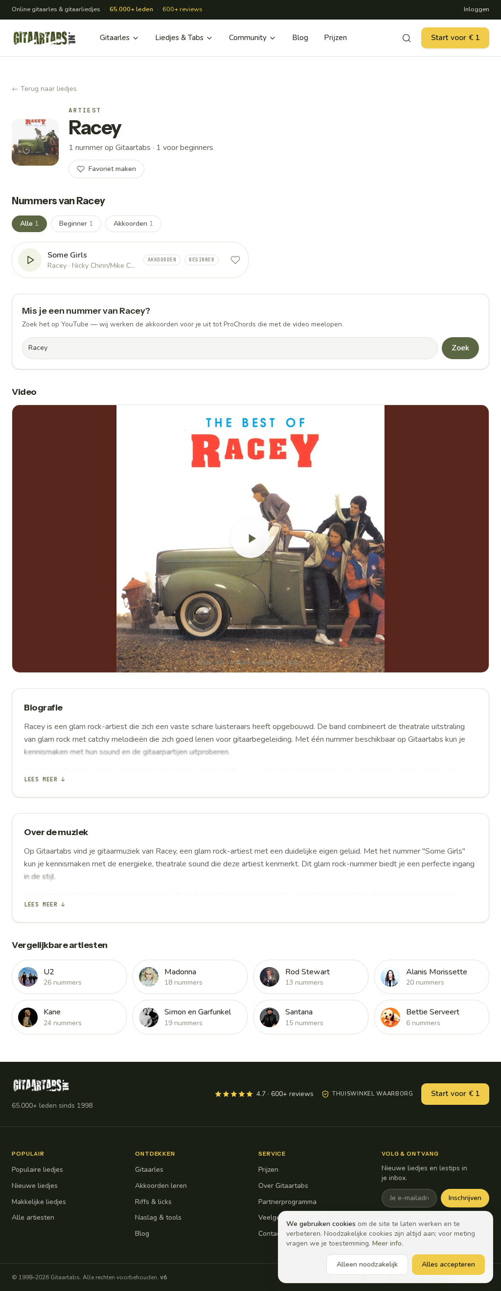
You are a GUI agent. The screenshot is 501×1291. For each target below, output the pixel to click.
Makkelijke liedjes (39, 1201)
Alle (29, 223)
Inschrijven (465, 1198)
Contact (270, 1233)
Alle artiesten (33, 1217)
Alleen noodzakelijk (367, 1264)
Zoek (460, 348)
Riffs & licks (153, 1201)
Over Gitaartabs (283, 1185)
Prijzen (335, 38)
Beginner (76, 223)
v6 (163, 1277)
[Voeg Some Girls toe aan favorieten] (235, 260)
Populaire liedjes (37, 1169)
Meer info (387, 1243)
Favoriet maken (112, 168)
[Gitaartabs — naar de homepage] (44, 38)
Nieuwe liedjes (35, 1185)
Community (248, 38)
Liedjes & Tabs (179, 38)
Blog (300, 38)
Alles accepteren (448, 1264)
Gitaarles (115, 38)
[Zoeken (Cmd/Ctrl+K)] (406, 38)
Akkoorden (133, 223)
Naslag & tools (158, 1217)
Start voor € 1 (455, 38)
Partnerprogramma (287, 1201)
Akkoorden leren (161, 1185)
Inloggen (476, 9)
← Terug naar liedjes (44, 88)
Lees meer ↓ (44, 779)
